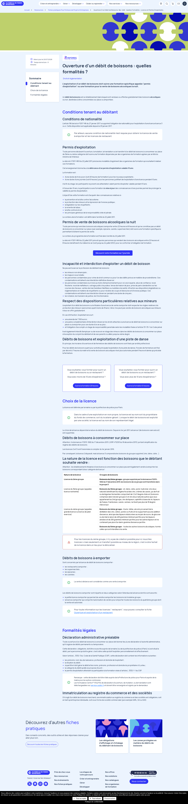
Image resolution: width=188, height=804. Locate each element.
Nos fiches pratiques (63, 784)
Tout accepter (81, 798)
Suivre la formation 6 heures (138, 385)
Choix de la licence (39, 90)
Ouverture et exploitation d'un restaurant (93, 612)
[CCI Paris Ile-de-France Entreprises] (12, 3)
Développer (85, 787)
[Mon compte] (184, 4)
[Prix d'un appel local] (143, 774)
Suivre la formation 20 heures (86, 385)
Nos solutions (111, 776)
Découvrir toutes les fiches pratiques (42, 744)
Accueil (27, 10)
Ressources (38, 10)
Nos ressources (61, 776)
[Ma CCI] (161, 4)
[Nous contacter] (178, 4)
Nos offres (109, 772)
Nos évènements (61, 780)
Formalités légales (38, 94)
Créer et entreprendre (89, 779)
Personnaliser (109, 798)
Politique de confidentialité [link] (94, 802)
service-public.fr (97, 685)
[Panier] (173, 4)
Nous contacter (139, 781)
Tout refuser (96, 798)
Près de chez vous (62, 772)
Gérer (82, 783)
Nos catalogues (112, 780)
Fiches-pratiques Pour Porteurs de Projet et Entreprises (68, 10)
